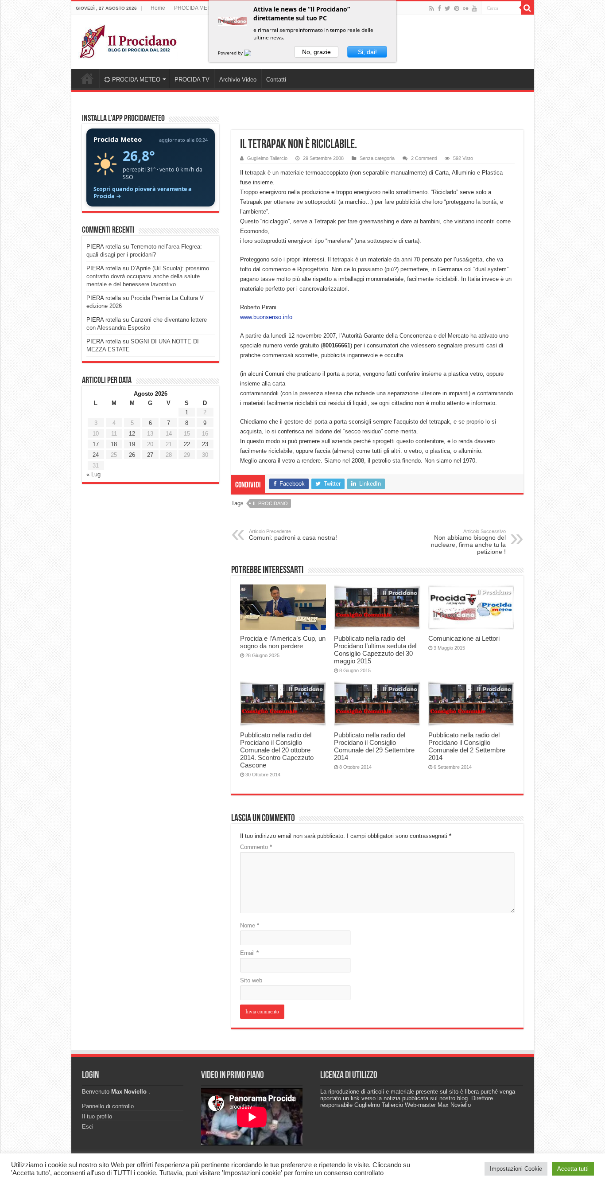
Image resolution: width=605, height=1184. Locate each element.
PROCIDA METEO (196, 8)
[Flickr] (465, 8)
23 (205, 444)
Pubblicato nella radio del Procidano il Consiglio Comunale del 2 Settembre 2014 (466, 746)
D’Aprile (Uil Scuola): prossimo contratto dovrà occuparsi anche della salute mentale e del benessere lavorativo (147, 276)
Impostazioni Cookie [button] (516, 1168)
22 (187, 444)
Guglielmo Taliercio (267, 158)
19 (132, 444)
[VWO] (253, 53)
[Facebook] (439, 8)
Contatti (276, 79)
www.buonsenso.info (266, 317)
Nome (249, 925)
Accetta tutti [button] (573, 1168)
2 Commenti (424, 158)
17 (96, 444)
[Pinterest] (456, 8)
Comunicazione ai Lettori (464, 638)
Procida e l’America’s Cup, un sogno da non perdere (283, 642)
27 (150, 455)
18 (114, 444)
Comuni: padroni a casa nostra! (293, 535)
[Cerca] (527, 8)
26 (132, 455)
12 (132, 433)
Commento (256, 847)
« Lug (93, 474)
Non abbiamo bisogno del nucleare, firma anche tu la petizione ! (468, 542)
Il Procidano (270, 503)
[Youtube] (474, 8)
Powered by (231, 53)
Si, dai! (367, 51)
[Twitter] (447, 8)
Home (158, 8)
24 (96, 455)
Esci (87, 1126)
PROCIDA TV (192, 79)
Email (249, 953)
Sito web (251, 980)
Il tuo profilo (97, 1116)
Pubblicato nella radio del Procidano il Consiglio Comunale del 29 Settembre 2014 (374, 746)
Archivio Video (237, 79)
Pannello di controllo (108, 1106)
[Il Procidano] (128, 40)
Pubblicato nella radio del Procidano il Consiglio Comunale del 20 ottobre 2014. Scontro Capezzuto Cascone (277, 750)
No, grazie (316, 51)
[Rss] (431, 8)
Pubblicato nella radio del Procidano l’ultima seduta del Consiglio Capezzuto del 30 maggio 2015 (375, 650)
